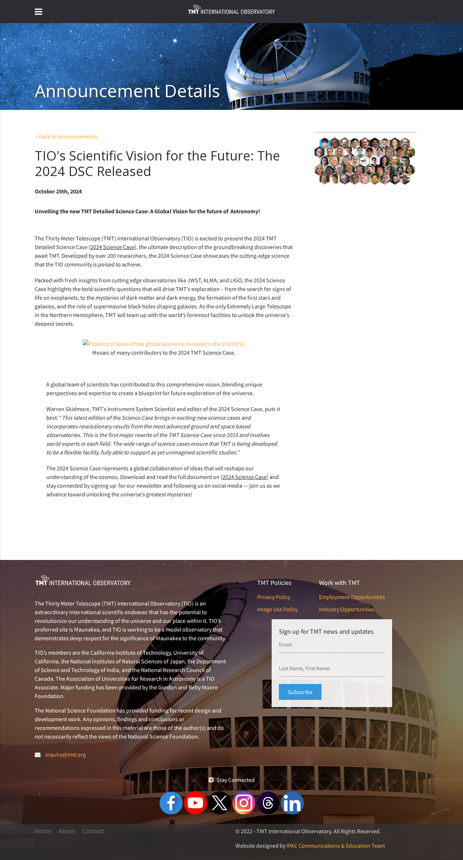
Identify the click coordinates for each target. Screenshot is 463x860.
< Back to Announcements (66, 136)
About (67, 831)
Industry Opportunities (347, 609)
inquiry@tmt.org (65, 754)
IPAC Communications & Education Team (335, 845)
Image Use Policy (277, 609)
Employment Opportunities (352, 596)
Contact (93, 831)
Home (43, 831)
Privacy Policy (273, 596)
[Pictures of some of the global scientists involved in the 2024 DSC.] (164, 343)
